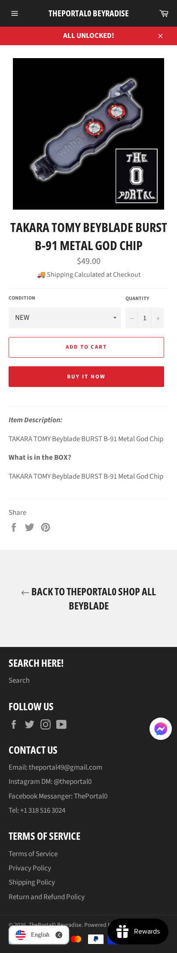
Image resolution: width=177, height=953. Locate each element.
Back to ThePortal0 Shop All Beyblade (93, 598)
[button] (161, 730)
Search (19, 680)
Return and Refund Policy (47, 897)
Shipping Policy (32, 882)
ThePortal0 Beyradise (89, 13)
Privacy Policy (30, 868)
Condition (22, 298)
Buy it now (86, 377)
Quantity (137, 298)
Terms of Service (33, 854)
